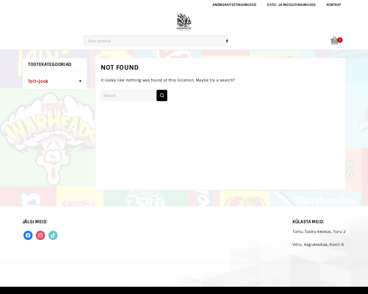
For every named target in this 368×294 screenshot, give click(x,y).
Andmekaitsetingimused (234, 5)
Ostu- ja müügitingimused (291, 5)
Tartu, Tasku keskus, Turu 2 (319, 231)
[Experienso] (184, 21)
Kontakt (334, 5)
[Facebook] (28, 235)
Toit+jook (38, 81)
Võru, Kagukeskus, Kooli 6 (318, 244)
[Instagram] (40, 235)
